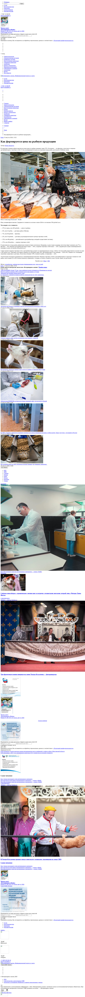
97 (4, 746)
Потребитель (7, 117)
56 (4, 39)
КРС (5, 470)
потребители (8, 264)
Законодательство (9, 56)
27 (1, 746)
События (6, 123)
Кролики (6, 479)
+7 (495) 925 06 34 (6, 960)
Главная (6, 125)
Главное (6, 103)
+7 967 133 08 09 (5, 86)
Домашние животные (10, 62)
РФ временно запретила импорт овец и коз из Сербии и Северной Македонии (23, 369)
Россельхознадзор (9, 6)
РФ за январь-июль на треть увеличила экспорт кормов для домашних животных (24, 464)
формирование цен (29, 264)
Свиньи (6, 473)
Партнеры (7, 8)
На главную (4, 467)
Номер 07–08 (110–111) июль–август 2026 (12, 31)
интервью (3, 483)
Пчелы (6, 475)
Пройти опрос (43, 267)
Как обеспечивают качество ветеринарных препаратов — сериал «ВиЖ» (21, 571)
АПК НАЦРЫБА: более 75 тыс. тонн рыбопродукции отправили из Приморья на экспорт (26, 270)
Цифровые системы (9, 59)
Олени (6, 481)
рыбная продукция (18, 264)
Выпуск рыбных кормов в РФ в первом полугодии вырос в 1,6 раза (20, 272)
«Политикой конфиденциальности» (63, 40)
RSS (5, 979)
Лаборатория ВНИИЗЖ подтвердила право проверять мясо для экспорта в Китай (24, 401)
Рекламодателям (8, 11)
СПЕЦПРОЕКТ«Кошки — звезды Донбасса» (9, 599)
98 (4, 918)
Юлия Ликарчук (9, 145)
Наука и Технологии (10, 65)
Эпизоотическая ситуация (11, 58)
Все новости (7, 73)
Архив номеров (8, 9)
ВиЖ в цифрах (8, 121)
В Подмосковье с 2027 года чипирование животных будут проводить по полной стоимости (27, 753)
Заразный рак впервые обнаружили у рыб (12, 273)
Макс (44, 261)
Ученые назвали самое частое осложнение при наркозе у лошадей (19, 338)
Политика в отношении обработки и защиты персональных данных (23, 982)
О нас (5, 5)
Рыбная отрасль (8, 111)
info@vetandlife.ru (6, 15)
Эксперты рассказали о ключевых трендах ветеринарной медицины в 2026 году (23, 306)
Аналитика (7, 70)
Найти (21, 3)
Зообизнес (7, 64)
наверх (3, 930)
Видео (6, 71)
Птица (6, 109)
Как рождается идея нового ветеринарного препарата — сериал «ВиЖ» (21, 780)
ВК (49, 261)
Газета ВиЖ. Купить (6, 32)
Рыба (5, 130)
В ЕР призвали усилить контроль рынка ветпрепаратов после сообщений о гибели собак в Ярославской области (33, 751)
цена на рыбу (39, 264)
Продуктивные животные (11, 61)
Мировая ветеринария (10, 67)
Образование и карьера (10, 68)
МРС (5, 472)
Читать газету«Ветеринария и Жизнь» (8, 28)
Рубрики (7, 2)
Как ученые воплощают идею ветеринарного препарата (16, 779)
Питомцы (3, 573)
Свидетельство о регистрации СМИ (14, 981)
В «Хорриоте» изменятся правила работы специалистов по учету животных (22, 274)
